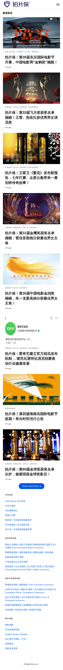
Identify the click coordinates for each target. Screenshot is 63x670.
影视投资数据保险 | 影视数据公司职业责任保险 (26, 605)
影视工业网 (10, 515)
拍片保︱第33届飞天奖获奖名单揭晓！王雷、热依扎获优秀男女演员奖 (31, 117)
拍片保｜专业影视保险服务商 (18, 529)
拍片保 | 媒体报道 (32, 52)
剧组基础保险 (10, 408)
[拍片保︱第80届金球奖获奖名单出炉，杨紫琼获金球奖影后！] (31, 444)
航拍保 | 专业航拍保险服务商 (18, 520)
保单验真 (9, 643)
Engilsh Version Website (16, 634)
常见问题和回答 (12, 629)
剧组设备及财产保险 (14, 557)
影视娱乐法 (17, 227)
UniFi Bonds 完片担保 (15, 501)
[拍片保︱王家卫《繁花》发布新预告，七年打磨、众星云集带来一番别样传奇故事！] (31, 148)
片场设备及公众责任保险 (16, 562)
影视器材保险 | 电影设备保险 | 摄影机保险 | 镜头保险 (29, 552)
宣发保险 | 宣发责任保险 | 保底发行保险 (23, 610)
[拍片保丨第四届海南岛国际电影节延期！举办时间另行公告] (31, 389)
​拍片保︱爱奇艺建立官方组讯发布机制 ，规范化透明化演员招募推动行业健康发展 (31, 358)
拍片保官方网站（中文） (16, 639)
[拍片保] (17, 4)
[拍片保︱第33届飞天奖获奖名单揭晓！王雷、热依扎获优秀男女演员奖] (31, 88)
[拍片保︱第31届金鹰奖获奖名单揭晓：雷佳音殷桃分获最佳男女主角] (31, 208)
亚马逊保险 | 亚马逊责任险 (17, 524)
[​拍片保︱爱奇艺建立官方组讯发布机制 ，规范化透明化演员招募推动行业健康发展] (31, 329)
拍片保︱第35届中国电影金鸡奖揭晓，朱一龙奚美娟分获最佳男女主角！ (31, 298)
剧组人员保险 (10, 52)
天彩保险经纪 (11, 510)
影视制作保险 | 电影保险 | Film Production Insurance (29, 584)
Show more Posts (30, 486)
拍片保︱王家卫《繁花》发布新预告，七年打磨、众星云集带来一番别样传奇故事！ (31, 178)
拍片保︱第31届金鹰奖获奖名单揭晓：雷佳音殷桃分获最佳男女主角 (31, 238)
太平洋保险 (10, 506)
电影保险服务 (33, 107)
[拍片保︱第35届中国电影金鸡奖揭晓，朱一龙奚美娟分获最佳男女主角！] (31, 269)
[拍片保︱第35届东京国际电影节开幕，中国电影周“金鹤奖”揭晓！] (31, 32)
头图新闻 (20, 52)
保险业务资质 (11, 648)
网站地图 (9, 625)
